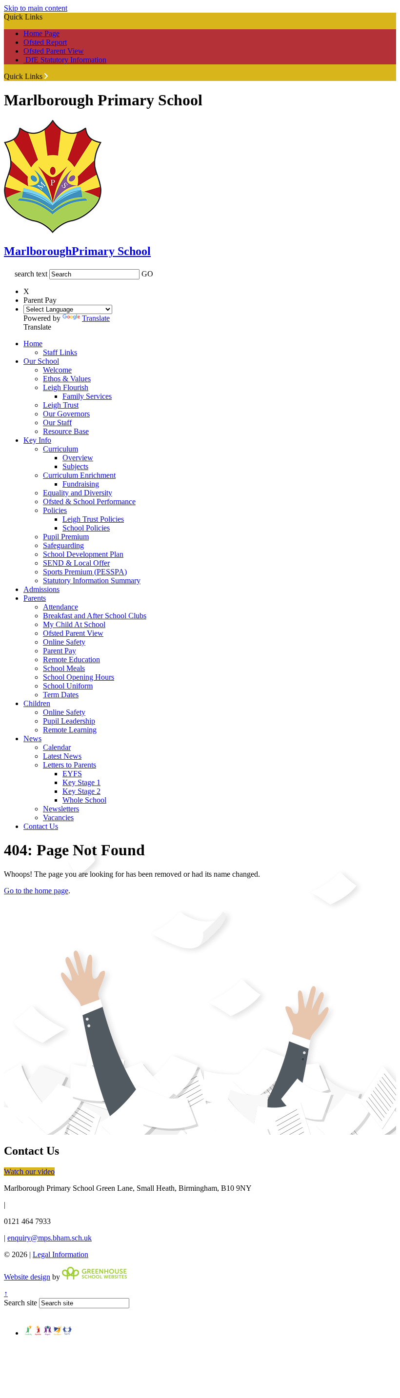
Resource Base (66, 431)
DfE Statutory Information (64, 60)
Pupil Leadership (69, 721)
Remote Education (71, 659)
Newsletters (61, 809)
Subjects (75, 466)
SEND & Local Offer (76, 563)
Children (36, 703)
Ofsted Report (45, 42)
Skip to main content (35, 8)
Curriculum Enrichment (79, 475)
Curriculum (60, 449)
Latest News (62, 756)
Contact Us (40, 826)
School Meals (64, 668)
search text (31, 274)
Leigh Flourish (65, 387)
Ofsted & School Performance (89, 501)
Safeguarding (63, 545)
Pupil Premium (66, 536)
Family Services (87, 396)
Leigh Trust (61, 405)
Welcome (57, 370)
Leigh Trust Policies (93, 519)
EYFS (72, 773)
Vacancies (58, 817)
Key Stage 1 (81, 782)
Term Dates (61, 694)
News (32, 738)
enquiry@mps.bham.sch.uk (49, 1238)
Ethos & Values (67, 378)
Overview (77, 457)
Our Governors (66, 414)
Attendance (60, 607)
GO (147, 274)
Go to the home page (36, 890)
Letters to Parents (69, 765)
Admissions (41, 589)
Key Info (37, 440)
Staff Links (60, 352)
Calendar (57, 747)
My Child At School (74, 624)
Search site (20, 1303)
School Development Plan (83, 554)
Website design (27, 1277)
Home (32, 343)
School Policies (86, 528)
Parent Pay (59, 651)
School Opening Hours (78, 677)
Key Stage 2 (81, 791)
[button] (46, 76)
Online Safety (64, 642)
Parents (34, 598)
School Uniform (68, 686)
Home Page (41, 33)
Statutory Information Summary (91, 580)
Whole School (84, 800)
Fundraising (80, 484)
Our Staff (57, 422)
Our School (41, 361)
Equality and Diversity (77, 493)
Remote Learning (70, 730)
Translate (96, 318)
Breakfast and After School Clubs (94, 615)
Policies (55, 510)
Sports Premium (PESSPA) (85, 572)
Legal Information (60, 1254)
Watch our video (29, 1171)
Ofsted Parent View (53, 51)
